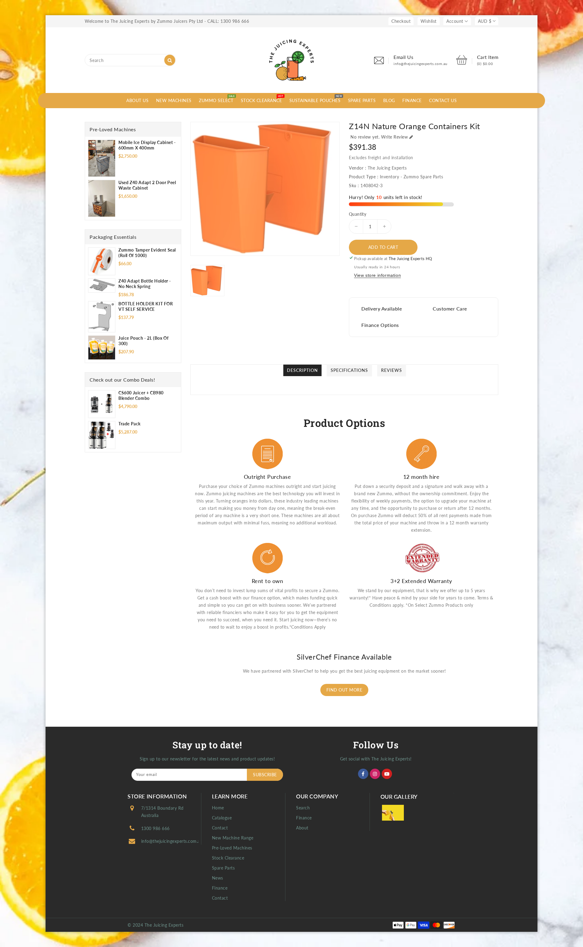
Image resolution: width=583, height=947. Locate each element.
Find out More (344, 689)
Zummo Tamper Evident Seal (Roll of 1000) (147, 252)
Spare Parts (223, 867)
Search (303, 807)
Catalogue (222, 817)
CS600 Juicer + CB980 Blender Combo (141, 395)
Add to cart (383, 247)
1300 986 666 (155, 828)
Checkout (401, 21)
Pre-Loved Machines (232, 847)
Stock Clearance (228, 857)
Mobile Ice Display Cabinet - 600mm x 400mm (147, 145)
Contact (220, 827)
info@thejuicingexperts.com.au (172, 841)
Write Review (394, 136)
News (217, 877)
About (302, 827)
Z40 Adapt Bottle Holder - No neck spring (144, 283)
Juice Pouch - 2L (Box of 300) (143, 340)
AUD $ (485, 21)
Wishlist (429, 21)
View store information (377, 275)
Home (218, 807)
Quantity (357, 214)
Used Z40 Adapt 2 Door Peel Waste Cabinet (147, 185)
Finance (220, 887)
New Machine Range (233, 837)
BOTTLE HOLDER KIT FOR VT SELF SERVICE (145, 306)
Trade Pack (129, 423)
